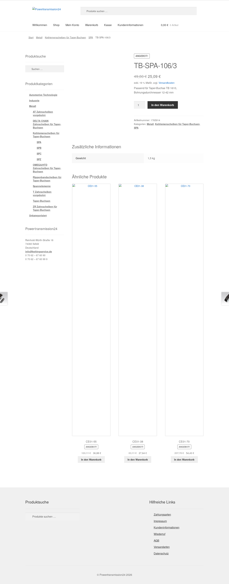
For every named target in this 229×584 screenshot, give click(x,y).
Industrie (34, 100)
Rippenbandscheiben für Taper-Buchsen (47, 178)
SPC (39, 153)
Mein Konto (72, 25)
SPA (91, 37)
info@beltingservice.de (38, 251)
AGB (156, 540)
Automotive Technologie (43, 94)
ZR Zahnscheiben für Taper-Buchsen (45, 208)
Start (31, 37)
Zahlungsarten (162, 514)
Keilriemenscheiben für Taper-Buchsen (65, 37)
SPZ (39, 159)
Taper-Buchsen (41, 200)
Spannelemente (42, 186)
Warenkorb (91, 25)
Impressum (160, 521)
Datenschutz (161, 553)
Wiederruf (159, 534)
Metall (39, 37)
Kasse (108, 25)
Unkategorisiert (38, 215)
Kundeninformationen (130, 25)
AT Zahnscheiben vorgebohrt (43, 113)
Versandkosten (167, 82)
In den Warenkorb (162, 105)
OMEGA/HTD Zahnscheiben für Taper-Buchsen (47, 168)
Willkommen (39, 25)
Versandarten (162, 547)
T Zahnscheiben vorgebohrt (42, 193)
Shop (56, 25)
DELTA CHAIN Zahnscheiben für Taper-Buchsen (47, 124)
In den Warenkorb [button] (91, 459)
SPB (39, 147)
